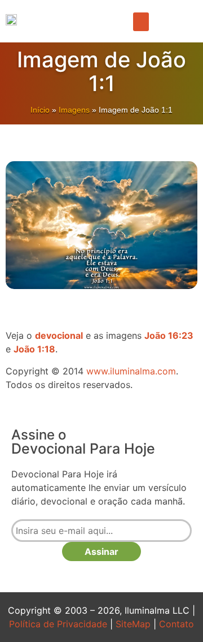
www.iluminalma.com (131, 371)
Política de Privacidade (58, 624)
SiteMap (133, 624)
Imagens (74, 109)
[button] (141, 21)
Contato (176, 624)
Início (40, 109)
